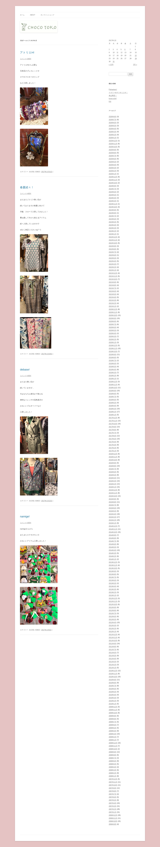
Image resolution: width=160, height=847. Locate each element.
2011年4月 (112, 659)
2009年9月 (112, 716)
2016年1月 (112, 487)
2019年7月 (112, 360)
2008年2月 (112, 773)
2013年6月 (112, 580)
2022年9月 (112, 246)
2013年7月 (112, 577)
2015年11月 (113, 493)
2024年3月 (112, 201)
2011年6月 (112, 653)
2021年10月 (113, 279)
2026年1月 (112, 138)
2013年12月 (113, 562)
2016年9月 (112, 463)
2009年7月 (112, 722)
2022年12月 (113, 237)
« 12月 (111, 64)
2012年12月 (113, 598)
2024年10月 (113, 183)
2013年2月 (112, 592)
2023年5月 (112, 222)
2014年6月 (112, 544)
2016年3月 (112, 481)
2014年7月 (112, 541)
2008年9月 (112, 752)
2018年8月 (112, 394)
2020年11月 (113, 312)
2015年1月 (112, 523)
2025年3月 (112, 168)
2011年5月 (112, 656)
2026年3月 (112, 132)
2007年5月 (112, 800)
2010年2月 (112, 701)
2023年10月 (113, 207)
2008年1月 (112, 776)
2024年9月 (112, 186)
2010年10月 (113, 677)
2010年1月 (112, 704)
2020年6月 (112, 327)
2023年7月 (112, 216)
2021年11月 (113, 276)
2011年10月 (113, 640)
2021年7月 (112, 288)
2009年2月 (112, 737)
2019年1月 (112, 379)
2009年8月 (112, 719)
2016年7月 (112, 469)
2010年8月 (112, 683)
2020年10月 (113, 315)
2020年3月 (112, 336)
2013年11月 (113, 565)
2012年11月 (113, 601)
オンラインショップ (47, 15)
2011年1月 (112, 668)
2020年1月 (112, 342)
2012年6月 (112, 616)
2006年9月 (112, 824)
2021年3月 (112, 300)
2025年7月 (112, 156)
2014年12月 (113, 526)
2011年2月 (112, 665)
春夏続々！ (27, 187)
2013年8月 (112, 574)
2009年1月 (112, 740)
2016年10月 (113, 460)
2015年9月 (112, 499)
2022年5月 (112, 258)
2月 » (135, 64)
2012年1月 (112, 631)
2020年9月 (112, 318)
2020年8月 (112, 321)
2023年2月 (112, 231)
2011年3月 (112, 662)
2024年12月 (113, 177)
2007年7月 (112, 794)
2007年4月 (112, 803)
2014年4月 (112, 550)
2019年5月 (112, 366)
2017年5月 (112, 439)
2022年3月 (112, 264)
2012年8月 (112, 610)
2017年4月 (112, 442)
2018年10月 (113, 388)
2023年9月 (112, 210)
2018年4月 (112, 406)
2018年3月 (112, 409)
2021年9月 (112, 282)
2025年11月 (113, 144)
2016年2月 (112, 484)
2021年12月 (113, 273)
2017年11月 (113, 421)
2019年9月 (112, 354)
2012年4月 (112, 622)
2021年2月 (112, 303)
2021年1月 (112, 306)
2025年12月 (113, 141)
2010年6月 (112, 689)
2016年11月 (113, 457)
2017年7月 (112, 433)
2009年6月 (112, 725)
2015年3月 (112, 517)
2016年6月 (112, 472)
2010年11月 (113, 674)
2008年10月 (113, 749)
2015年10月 (113, 496)
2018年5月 (112, 403)
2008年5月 (112, 764)
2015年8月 (112, 502)
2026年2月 (112, 135)
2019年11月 (113, 348)
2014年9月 (112, 535)
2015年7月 (112, 505)
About (32, 15)
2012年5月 (112, 619)
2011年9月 (112, 644)
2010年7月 (112, 686)
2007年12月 (113, 779)
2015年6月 (112, 508)
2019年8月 (112, 357)
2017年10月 (113, 424)
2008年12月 (113, 743)
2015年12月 (113, 490)
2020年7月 (112, 324)
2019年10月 (113, 351)
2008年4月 (112, 767)
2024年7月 (112, 189)
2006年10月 (113, 821)
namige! (25, 516)
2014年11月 (113, 529)
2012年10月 (113, 604)
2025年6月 (112, 159)
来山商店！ (113, 95)
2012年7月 (112, 613)
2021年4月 (112, 297)
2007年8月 (112, 791)
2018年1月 (112, 415)
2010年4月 (112, 695)
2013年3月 (112, 589)
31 (113, 61)
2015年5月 (112, 511)
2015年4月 (112, 514)
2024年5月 (112, 195)
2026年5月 (112, 126)
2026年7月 (112, 120)
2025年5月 (112, 162)
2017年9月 (112, 427)
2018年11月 (113, 385)
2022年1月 (112, 270)
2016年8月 (112, 466)
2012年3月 (112, 625)
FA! (110, 102)
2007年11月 (113, 782)
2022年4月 (112, 261)
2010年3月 (112, 698)
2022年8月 (112, 249)
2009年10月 (113, 713)
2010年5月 (112, 692)
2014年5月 (112, 547)
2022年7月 (112, 252)
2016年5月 (112, 475)
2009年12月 (113, 707)
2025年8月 (112, 153)
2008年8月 (112, 755)
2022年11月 (113, 240)
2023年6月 (112, 219)
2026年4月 (112, 129)
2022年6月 (112, 255)
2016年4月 (112, 478)
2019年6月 (112, 363)
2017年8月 (112, 430)
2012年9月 (112, 607)
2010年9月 (112, 680)
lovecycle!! (113, 98)
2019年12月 (113, 345)
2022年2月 (112, 267)
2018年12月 (113, 382)
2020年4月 (112, 333)
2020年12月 (113, 309)
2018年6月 (112, 400)
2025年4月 (112, 165)
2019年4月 (112, 369)
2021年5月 (112, 294)
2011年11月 (113, 637)
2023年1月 (112, 234)
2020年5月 (112, 330)
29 (136, 58)
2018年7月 (112, 397)
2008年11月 (113, 746)
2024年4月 (112, 198)
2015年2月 (112, 520)
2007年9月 (112, 788)
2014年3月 (112, 553)
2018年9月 (112, 391)
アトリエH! (27, 52)
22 (136, 55)
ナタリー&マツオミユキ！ (118, 92)
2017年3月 (112, 445)
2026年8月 (112, 117)
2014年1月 (112, 559)
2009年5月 (112, 728)
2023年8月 (112, 213)
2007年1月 (112, 812)
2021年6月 (112, 291)
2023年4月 (112, 225)
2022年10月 (113, 243)
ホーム (22, 15)
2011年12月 (113, 634)
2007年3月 (112, 806)
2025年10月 (113, 147)
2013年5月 (112, 583)
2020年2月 (112, 339)
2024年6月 (112, 192)
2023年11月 (113, 204)
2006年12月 (113, 815)
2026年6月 (112, 123)
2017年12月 (113, 418)
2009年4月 (112, 731)
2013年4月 (112, 586)
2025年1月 (112, 174)
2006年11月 (113, 818)
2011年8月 (112, 647)
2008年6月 (112, 761)
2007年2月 (112, 809)
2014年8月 (112, 538)
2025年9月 (112, 150)
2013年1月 (112, 595)
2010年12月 (113, 671)
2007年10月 (113, 785)
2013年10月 (113, 568)
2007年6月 (112, 797)
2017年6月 (112, 436)
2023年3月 (112, 228)
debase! (25, 369)
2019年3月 (112, 373)
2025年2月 (112, 171)
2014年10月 (113, 532)
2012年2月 (112, 628)
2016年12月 (113, 454)
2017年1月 (112, 451)
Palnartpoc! (113, 89)
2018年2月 (112, 412)
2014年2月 (112, 556)
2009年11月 (113, 710)
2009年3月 (112, 734)
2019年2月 (112, 376)
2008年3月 (112, 770)
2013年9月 (112, 571)
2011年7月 (112, 650)
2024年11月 (113, 180)
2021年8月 (112, 285)
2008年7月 (112, 758)
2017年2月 (112, 448)
